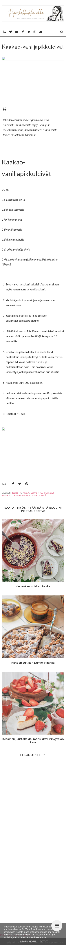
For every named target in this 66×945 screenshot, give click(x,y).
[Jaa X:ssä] (20, 484)
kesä (26, 493)
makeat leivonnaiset (16, 495)
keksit (16, 493)
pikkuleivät (40, 495)
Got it (44, 941)
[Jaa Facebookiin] (13, 484)
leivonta (37, 493)
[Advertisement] (33, 880)
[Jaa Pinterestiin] (27, 484)
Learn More (28, 941)
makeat (49, 493)
